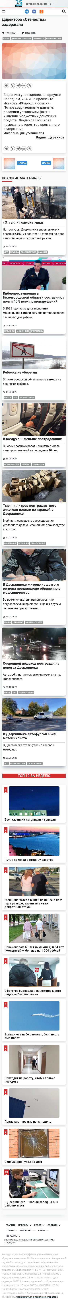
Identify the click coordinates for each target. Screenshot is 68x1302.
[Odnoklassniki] (12, 85)
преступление (38, 543)
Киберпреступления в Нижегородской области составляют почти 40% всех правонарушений (33, 297)
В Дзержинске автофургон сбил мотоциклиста (29, 736)
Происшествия (53, 38)
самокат (42, 252)
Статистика (37, 331)
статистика (38, 464)
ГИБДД (7, 693)
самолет (26, 464)
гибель (7, 398)
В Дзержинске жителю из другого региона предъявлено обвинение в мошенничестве (31, 588)
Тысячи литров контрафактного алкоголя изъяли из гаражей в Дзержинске (29, 509)
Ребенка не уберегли (20, 372)
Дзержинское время (21, 38)
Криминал (39, 38)
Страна (10, 1230)
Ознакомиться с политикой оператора (37, 1296)
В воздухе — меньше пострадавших (32, 439)
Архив (6, 38)
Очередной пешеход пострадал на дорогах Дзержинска (31, 665)
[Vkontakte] (6, 85)
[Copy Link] (29, 85)
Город (38, 1225)
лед (15, 398)
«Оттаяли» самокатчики (23, 222)
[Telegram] (18, 85)
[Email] (23, 85)
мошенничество (34, 622)
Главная (10, 1225)
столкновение (35, 763)
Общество (26, 1230)
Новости (23, 1225)
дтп (6, 252)
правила (14, 252)
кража (7, 622)
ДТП (14, 693)
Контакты (11, 1236)
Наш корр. (30, 33)
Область (52, 1225)
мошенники (23, 331)
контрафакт (10, 543)
